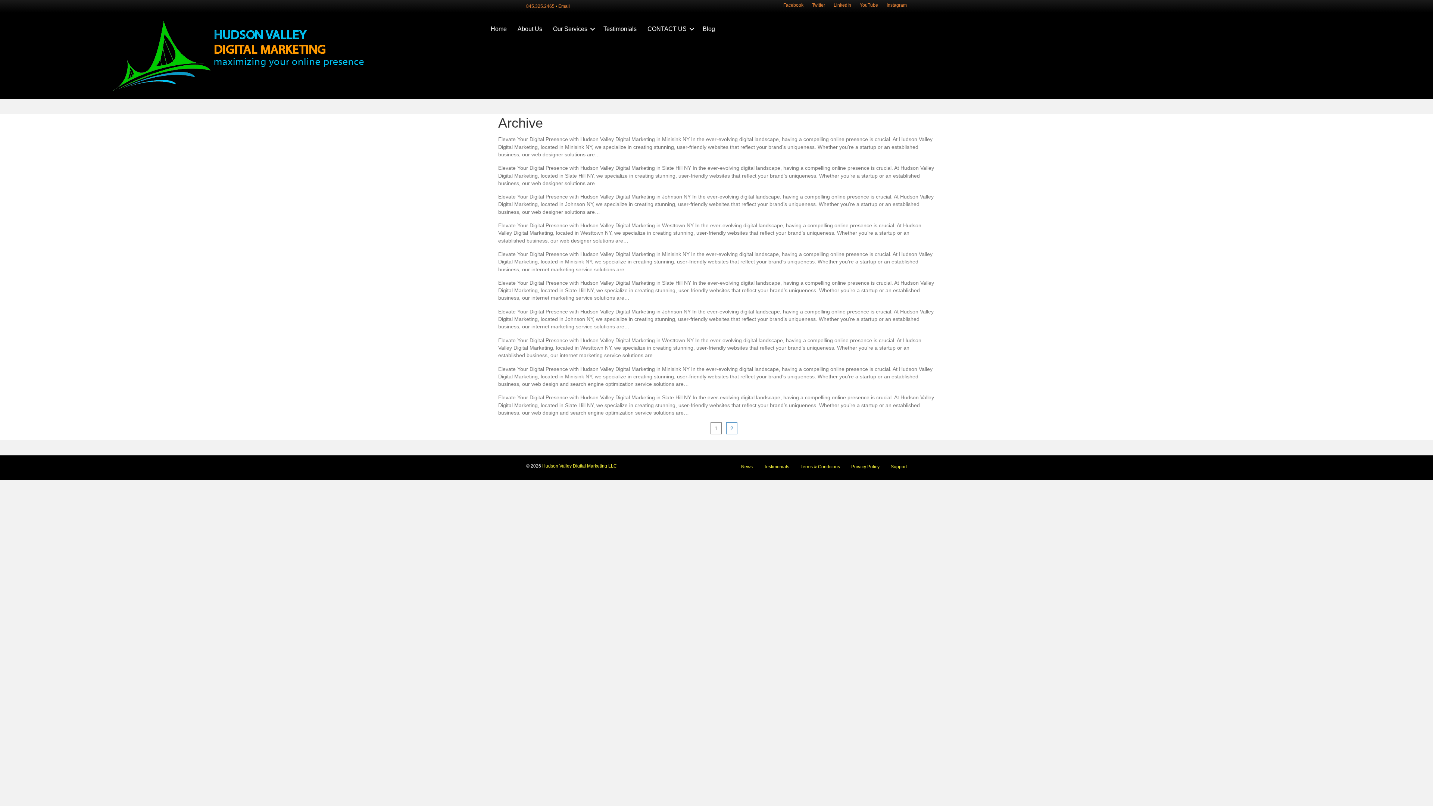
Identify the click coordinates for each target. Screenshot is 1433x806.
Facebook (793, 5)
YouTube (869, 5)
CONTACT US (667, 29)
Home (499, 29)
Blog (709, 29)
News (747, 466)
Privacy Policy (865, 466)
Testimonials (620, 29)
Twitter (818, 5)
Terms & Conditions (820, 466)
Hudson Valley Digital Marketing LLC (579, 466)
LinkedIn (842, 5)
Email (564, 6)
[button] (592, 29)
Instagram (897, 5)
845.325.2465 (540, 6)
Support (899, 466)
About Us (530, 29)
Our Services (570, 29)
